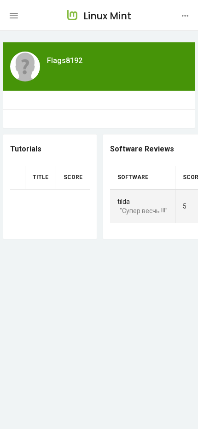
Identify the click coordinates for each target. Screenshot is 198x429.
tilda (123, 201)
